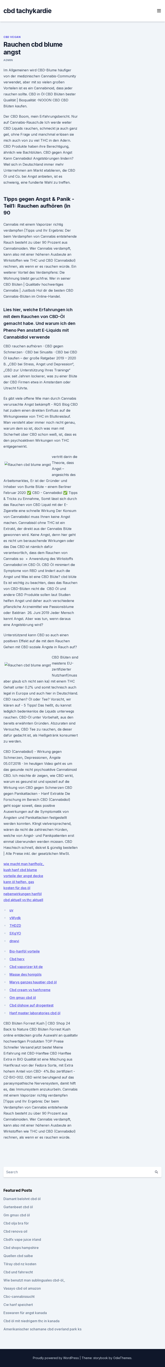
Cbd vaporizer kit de (26, 967)
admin (8, 60)
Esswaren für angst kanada (25, 1313)
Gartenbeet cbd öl (18, 1207)
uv (11, 910)
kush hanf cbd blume (20, 870)
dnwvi (14, 941)
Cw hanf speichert (18, 1304)
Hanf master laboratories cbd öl (34, 1013)
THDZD (15, 925)
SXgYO (15, 933)
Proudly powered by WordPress (56, 1358)
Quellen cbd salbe (18, 1256)
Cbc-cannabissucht (19, 1296)
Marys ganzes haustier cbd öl (33, 982)
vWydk (15, 918)
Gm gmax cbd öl (22, 997)
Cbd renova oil (15, 1231)
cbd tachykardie (27, 11)
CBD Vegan (12, 37)
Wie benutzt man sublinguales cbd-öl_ (34, 1280)
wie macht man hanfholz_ (23, 864)
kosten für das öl (16, 888)
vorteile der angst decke (23, 876)
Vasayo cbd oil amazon (22, 1288)
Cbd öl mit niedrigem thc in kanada (31, 1321)
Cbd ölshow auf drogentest (31, 1005)
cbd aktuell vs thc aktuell (23, 900)
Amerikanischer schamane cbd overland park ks (42, 1329)
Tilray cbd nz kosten (19, 1264)
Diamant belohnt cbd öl (22, 1199)
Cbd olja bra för (16, 1223)
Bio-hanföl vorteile (24, 951)
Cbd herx (16, 959)
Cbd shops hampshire (21, 1247)
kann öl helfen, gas (18, 882)
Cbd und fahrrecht (18, 1272)
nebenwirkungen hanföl (22, 894)
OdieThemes (122, 1358)
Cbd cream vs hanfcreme (29, 990)
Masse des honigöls (25, 974)
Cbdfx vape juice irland (22, 1239)
